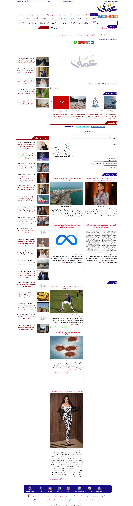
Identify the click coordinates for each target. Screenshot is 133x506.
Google (18, 1)
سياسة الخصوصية (30, 491)
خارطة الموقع (99, 491)
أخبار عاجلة (104, 28)
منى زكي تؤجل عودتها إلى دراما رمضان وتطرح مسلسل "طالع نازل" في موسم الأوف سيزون (26, 178)
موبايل (41, 491)
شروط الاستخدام (66, 146)
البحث (49, 1)
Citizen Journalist (79, 491)
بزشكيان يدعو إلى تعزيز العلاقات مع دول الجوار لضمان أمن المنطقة (26, 23)
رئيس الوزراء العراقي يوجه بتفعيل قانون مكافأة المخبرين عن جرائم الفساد (26, 275)
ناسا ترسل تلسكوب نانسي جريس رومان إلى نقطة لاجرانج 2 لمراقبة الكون (70, 23)
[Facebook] (98, 127)
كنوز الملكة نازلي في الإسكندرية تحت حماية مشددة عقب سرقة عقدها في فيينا (26, 243)
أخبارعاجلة (113, 28)
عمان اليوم (24, 1)
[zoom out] (57, 28)
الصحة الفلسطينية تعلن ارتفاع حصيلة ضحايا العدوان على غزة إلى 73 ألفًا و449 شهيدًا (113, 116)
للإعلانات (59, 491)
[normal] (54, 28)
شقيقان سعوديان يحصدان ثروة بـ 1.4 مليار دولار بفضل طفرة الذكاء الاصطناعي (26, 157)
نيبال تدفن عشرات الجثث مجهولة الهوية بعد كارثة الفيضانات (78, 116)
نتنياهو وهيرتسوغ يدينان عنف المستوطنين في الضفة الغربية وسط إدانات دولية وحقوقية (26, 221)
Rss (69, 491)
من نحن (90, 491)
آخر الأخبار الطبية (56, 479)
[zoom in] (52, 28)
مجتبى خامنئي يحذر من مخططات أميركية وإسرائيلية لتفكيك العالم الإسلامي (26, 210)
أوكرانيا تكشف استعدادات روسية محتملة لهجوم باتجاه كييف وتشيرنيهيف (26, 146)
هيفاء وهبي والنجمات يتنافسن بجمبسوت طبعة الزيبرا (66, 391)
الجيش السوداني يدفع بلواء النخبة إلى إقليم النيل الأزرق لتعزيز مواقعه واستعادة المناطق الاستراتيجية (26, 307)
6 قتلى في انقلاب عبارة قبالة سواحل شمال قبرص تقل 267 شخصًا (60, 116)
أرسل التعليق (112, 167)
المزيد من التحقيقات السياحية (59, 327)
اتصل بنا (50, 491)
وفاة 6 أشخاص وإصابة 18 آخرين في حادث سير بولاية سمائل (95, 116)
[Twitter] (83, 127)
